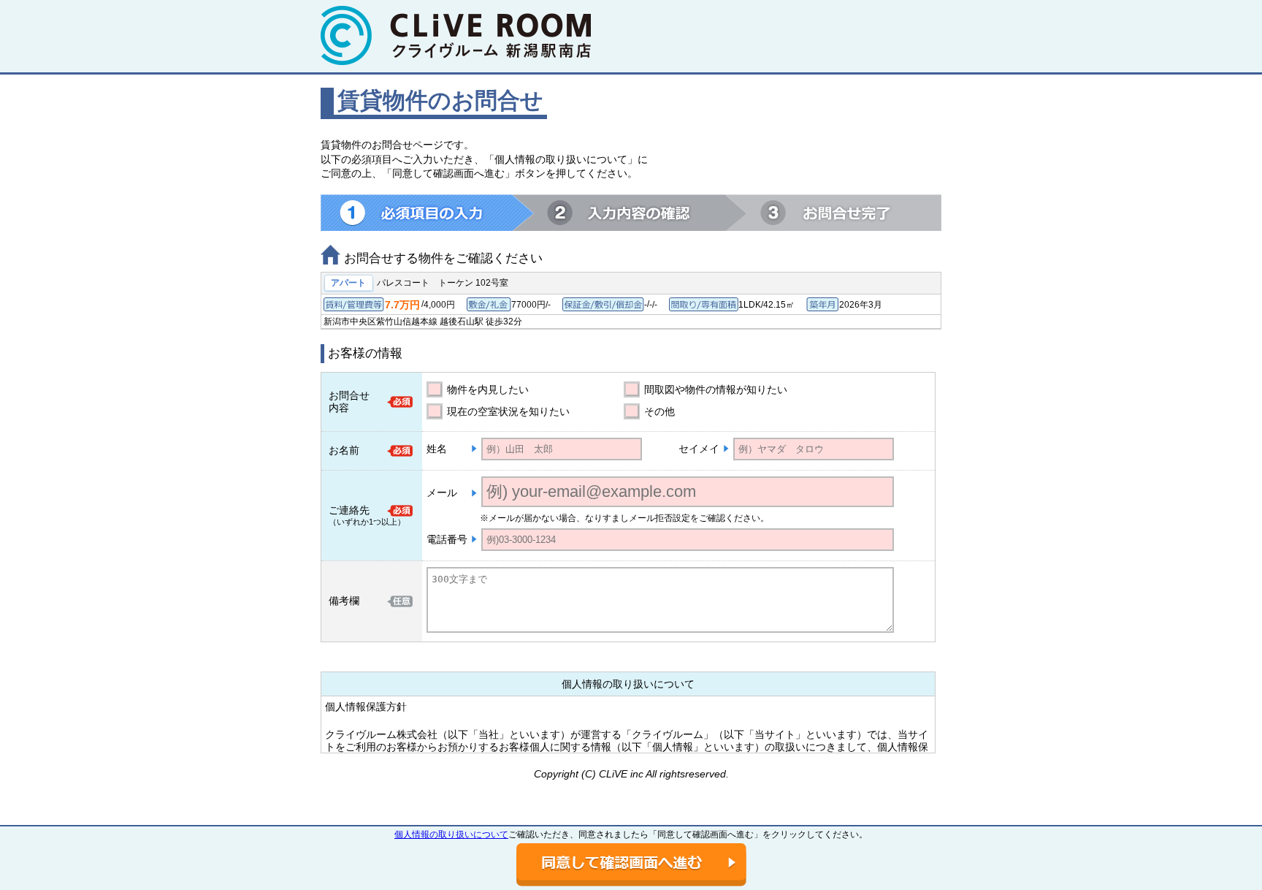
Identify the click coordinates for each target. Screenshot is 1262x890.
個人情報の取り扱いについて (451, 834)
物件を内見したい (488, 389)
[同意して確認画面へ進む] (631, 864)
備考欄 (344, 600)
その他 (659, 411)
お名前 (344, 450)
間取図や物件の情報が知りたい (715, 389)
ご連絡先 (349, 510)
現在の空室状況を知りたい (508, 411)
